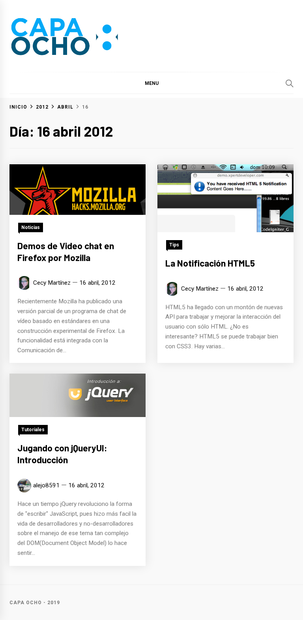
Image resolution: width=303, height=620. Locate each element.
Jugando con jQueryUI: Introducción (62, 453)
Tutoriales (33, 429)
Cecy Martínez (52, 282)
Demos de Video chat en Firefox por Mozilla (65, 251)
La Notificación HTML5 (210, 263)
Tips (174, 245)
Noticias (30, 227)
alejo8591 (46, 485)
